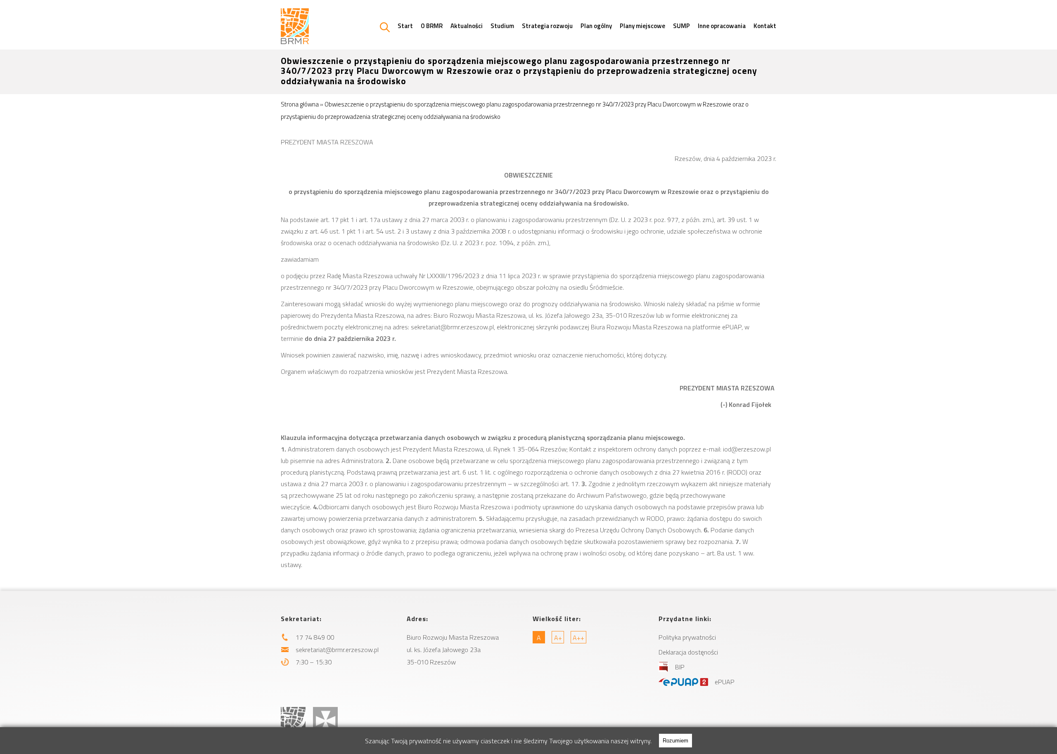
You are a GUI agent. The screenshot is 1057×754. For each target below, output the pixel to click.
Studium (502, 26)
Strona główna (300, 104)
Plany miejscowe (642, 26)
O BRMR (432, 26)
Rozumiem (675, 740)
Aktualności (466, 26)
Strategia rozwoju (547, 26)
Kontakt (765, 26)
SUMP (681, 26)
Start (405, 26)
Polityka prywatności (687, 637)
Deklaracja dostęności (688, 652)
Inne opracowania (722, 26)
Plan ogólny (596, 26)
